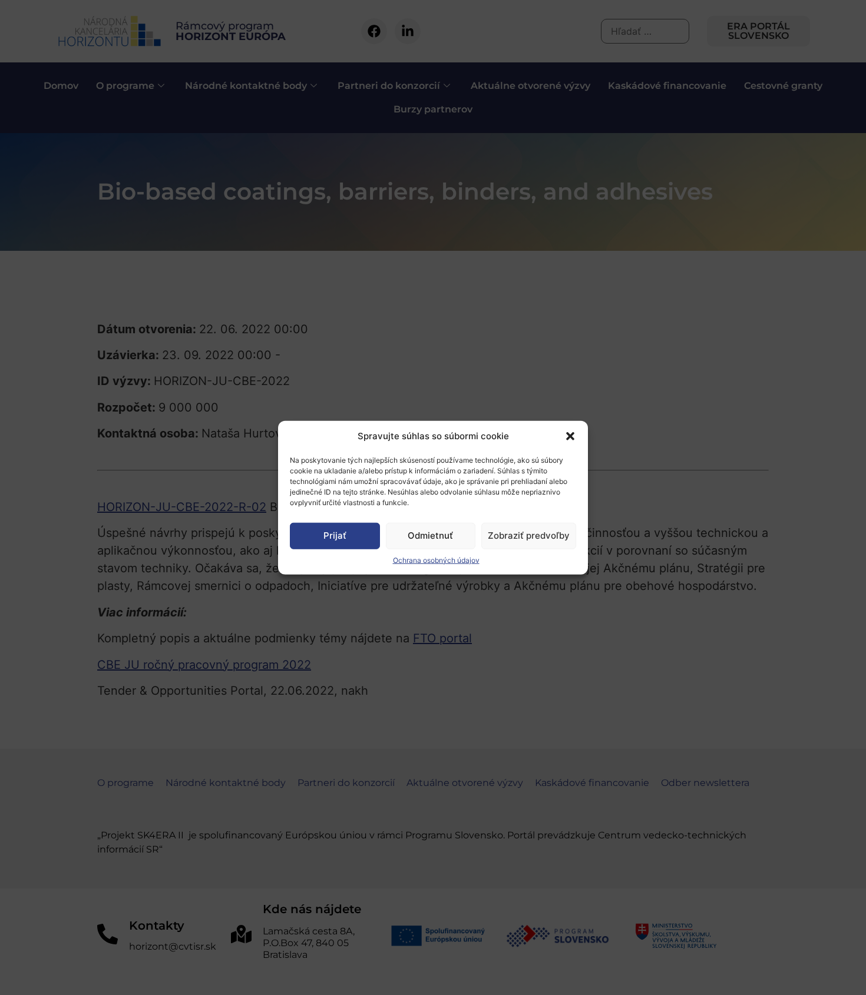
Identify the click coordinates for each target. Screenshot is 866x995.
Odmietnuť (430, 535)
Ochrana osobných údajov (436, 559)
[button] (570, 436)
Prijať (334, 535)
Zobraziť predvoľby (529, 535)
